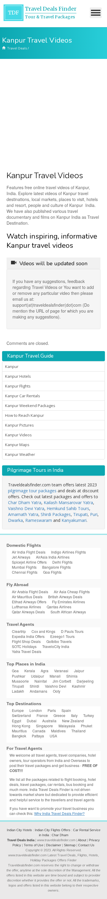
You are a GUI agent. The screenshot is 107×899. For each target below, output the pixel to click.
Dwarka (15, 520)
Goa (15, 670)
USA (53, 735)
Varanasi (61, 670)
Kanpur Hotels (18, 376)
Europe (18, 710)
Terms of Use (33, 845)
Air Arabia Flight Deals (30, 591)
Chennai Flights (24, 572)
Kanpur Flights (18, 386)
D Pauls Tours (72, 631)
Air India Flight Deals (28, 551)
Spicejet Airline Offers (29, 562)
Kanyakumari (74, 520)
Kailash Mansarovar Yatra (68, 502)
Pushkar (18, 675)
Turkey (88, 715)
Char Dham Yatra (24, 502)
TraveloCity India (55, 646)
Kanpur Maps (17, 444)
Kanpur (11, 366)
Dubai (32, 720)
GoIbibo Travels (59, 641)
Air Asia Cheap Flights (72, 591)
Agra (44, 670)
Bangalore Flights (56, 567)
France (42, 715)
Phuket (86, 725)
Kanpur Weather (20, 454)
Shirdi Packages (56, 514)
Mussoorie (20, 681)
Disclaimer (53, 845)
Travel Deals (17, 48)
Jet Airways (21, 556)
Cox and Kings (43, 631)
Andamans (38, 691)
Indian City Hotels (19, 830)
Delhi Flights (62, 562)
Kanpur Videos (18, 435)
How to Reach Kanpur (24, 415)
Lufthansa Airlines (26, 606)
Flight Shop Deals (26, 641)
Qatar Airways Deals (28, 611)
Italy (74, 715)
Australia (49, 720)
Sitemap (69, 845)
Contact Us (86, 845)
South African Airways (68, 611)
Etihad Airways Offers (29, 601)
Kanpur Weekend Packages (30, 405)
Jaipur (79, 670)
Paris (52, 710)
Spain (66, 710)
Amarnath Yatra (23, 514)
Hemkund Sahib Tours (68, 508)
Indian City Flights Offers (52, 830)
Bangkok (19, 735)
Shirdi (34, 686)
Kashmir (78, 686)
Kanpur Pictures (19, 425)
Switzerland (21, 715)
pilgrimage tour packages (32, 490)
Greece (59, 715)
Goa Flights (52, 572)
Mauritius (19, 730)
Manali (55, 675)
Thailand (78, 730)
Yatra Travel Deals (26, 651)
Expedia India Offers (28, 636)
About (82, 840)
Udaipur (37, 675)
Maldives (58, 730)
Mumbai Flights (24, 567)
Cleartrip (19, 631)
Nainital (40, 681)
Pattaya (38, 735)
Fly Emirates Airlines (68, 601)
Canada (38, 730)
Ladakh (18, 691)
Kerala (29, 670)
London (35, 710)
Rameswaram (38, 520)
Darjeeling (85, 681)
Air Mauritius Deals (27, 596)
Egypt (16, 720)
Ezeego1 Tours (62, 636)
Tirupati (80, 514)
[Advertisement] (53, 115)
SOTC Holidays (24, 646)
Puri (93, 514)
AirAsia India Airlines (53, 556)
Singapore (44, 725)
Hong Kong (21, 725)
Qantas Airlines (59, 606)
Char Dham (60, 835)
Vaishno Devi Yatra (26, 508)
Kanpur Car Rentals (22, 395)
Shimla (72, 675)
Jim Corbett (62, 681)
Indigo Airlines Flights (68, 551)
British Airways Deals (65, 596)
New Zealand (73, 720)
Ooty (56, 691)
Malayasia (67, 725)
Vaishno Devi (55, 686)
